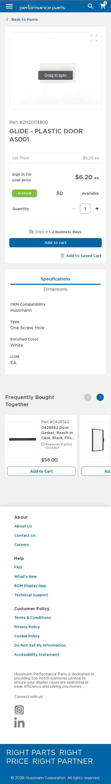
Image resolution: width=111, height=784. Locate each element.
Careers (21, 545)
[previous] (87, 397)
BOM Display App (30, 586)
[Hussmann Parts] (53, 6)
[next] (100, 397)
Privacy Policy (27, 627)
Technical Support (31, 595)
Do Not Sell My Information (40, 645)
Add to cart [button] (55, 243)
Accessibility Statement (36, 655)
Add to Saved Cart (83, 256)
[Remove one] (73, 208)
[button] (94, 38)
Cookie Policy (26, 636)
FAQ (18, 567)
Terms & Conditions (32, 618)
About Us (23, 526)
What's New (25, 576)
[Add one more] (96, 208)
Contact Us (24, 535)
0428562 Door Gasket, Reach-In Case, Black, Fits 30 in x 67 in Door (58, 431)
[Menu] (9, 6)
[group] (55, 70)
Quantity (20, 209)
